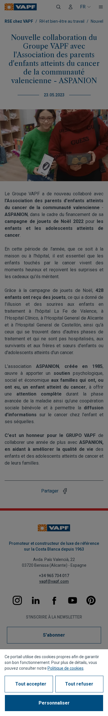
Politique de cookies (66, 668)
